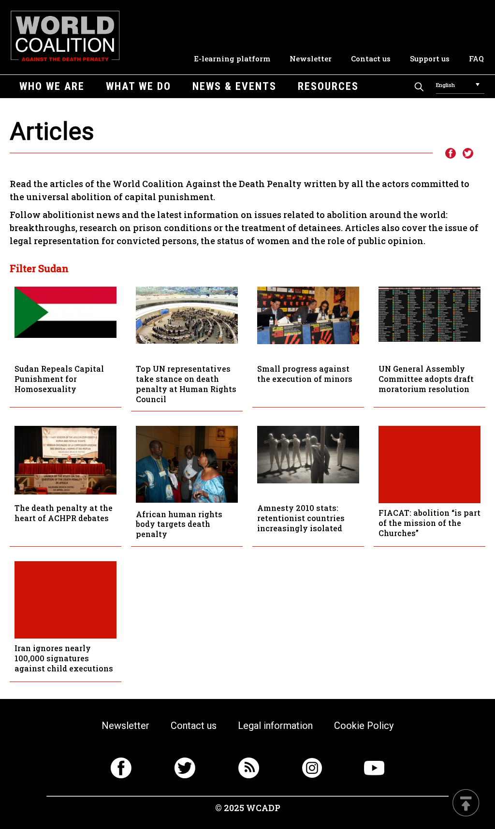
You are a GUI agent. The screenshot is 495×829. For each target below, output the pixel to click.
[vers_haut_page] (465, 803)
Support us (430, 58)
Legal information (275, 725)
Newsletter (311, 58)
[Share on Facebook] (450, 153)
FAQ (476, 58)
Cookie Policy (363, 725)
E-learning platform (232, 58)
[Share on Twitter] (468, 153)
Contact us (371, 58)
